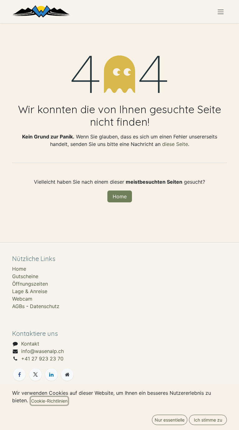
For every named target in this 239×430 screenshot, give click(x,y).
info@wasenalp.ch (42, 351)
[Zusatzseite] (67, 374)
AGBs (18, 306)
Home (120, 196)
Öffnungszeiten (30, 284)
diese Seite (175, 144)
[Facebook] (19, 374)
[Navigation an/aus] (220, 11)
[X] (35, 374)
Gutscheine (25, 276)
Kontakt (30, 344)
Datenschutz (44, 306)
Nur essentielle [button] (170, 420)
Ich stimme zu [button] (208, 420)
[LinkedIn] (51, 374)
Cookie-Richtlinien (49, 400)
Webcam (22, 299)
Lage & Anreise (29, 291)
